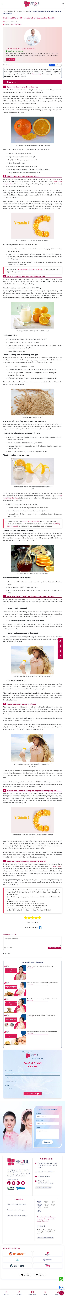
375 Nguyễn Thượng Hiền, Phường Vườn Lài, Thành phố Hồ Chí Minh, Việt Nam (47, 1165)
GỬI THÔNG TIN (31, 1093)
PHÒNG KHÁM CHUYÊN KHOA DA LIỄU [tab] (46, 1204)
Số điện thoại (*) (9, 1078)
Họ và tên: (38, 1113)
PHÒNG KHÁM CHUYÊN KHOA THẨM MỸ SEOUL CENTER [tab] (39, 1206)
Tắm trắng (25, 11)
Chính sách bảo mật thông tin (16, 1210)
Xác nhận (47, 1142)
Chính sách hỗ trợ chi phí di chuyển (17, 1215)
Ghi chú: (38, 1127)
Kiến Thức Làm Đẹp (15, 11)
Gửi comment (53, 947)
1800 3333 (40, 1172)
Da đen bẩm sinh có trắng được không (29, 269)
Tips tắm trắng (36, 74)
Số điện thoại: (39, 1120)
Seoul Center (57, 866)
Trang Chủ (6, 11)
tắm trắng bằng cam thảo (31, 521)
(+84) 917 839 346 (49, 1172)
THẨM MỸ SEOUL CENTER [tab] (53, 1203)
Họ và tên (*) (8, 1071)
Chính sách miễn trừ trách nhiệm (16, 1204)
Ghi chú (7, 1085)
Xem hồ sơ (10, 59)
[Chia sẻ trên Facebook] (40, 927)
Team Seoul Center (16, 24)
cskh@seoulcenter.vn (44, 1176)
